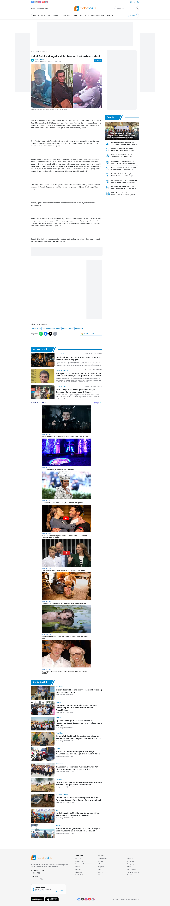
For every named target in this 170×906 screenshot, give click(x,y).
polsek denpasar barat (51, 329)
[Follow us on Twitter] (36, 2)
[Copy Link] (55, 334)
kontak (77, 867)
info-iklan (78, 869)
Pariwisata (59, 825)
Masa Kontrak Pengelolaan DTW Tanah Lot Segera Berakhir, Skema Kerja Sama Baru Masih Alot (78, 829)
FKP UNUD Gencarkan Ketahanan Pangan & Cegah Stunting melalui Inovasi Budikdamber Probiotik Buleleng (121, 136)
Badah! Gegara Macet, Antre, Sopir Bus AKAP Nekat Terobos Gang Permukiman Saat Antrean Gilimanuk (123, 170)
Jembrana (130, 861)
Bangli (129, 867)
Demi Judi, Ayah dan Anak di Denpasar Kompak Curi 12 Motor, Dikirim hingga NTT (79, 358)
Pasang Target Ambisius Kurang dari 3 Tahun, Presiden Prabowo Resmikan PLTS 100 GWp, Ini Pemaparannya (122, 164)
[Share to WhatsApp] (41, 334)
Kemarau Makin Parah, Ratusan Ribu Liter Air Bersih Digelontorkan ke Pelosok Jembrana (124, 182)
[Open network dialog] (131, 2)
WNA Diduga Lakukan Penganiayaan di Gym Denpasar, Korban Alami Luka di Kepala (75, 390)
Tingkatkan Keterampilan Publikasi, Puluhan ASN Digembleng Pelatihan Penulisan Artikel (77, 768)
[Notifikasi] (134, 2)
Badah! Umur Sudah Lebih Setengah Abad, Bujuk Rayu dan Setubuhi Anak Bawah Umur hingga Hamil (78, 798)
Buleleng (130, 858)
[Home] (31, 51)
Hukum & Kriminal (41, 51)
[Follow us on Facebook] (32, 2)
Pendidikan (59, 733)
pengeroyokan (67, 329)
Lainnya (108, 15)
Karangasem (131, 869)
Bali (34, 15)
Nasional (100, 861)
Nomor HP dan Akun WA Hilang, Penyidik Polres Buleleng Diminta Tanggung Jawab (122, 150)
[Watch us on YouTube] (43, 2)
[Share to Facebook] (46, 334)
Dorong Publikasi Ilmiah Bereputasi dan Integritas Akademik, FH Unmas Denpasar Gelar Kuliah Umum (78, 737)
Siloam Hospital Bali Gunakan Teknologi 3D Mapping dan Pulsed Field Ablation (79, 691)
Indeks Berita (79, 875)
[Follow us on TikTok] (46, 2)
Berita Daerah (53, 15)
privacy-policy (80, 861)
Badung (58, 702)
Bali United (42, 15)
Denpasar (59, 764)
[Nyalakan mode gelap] (138, 2)
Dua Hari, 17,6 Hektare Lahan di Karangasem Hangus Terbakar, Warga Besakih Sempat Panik (79, 783)
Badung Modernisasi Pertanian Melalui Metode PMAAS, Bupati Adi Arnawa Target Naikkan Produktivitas (76, 707)
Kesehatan (59, 687)
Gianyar (58, 748)
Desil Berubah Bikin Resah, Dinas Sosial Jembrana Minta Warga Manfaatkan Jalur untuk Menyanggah (122, 177)
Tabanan (101, 875)
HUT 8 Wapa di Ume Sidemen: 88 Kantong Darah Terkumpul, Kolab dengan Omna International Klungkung (123, 196)
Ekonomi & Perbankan (96, 15)
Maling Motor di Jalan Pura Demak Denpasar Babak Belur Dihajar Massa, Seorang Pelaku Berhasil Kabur (78, 374)
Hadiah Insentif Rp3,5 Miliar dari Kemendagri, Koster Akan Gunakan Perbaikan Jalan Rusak (78, 814)
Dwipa (75, 15)
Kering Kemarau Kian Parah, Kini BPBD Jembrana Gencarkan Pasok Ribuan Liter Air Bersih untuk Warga (123, 188)
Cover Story (66, 15)
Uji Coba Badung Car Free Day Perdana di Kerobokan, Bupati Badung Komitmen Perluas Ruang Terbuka (79, 723)
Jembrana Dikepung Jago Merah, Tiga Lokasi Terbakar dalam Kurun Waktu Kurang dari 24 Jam (123, 144)
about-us (78, 872)
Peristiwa (59, 779)
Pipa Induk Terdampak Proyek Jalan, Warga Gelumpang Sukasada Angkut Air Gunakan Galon (78, 752)
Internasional (102, 858)
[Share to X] (50, 334)
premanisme (36, 329)
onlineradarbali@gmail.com (40, 879)
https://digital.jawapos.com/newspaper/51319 (49, 891)
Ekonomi (83, 15)
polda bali (79, 329)
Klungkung (130, 864)
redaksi (78, 858)
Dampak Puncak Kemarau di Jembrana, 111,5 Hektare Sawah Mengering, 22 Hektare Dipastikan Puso (123, 158)
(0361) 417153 (35, 873)
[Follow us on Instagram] (39, 2)
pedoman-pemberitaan (83, 864)
